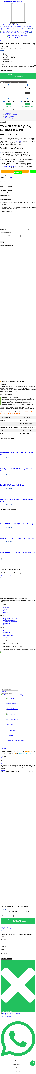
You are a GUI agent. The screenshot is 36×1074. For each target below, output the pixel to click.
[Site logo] (18, 21)
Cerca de (3, 942)
